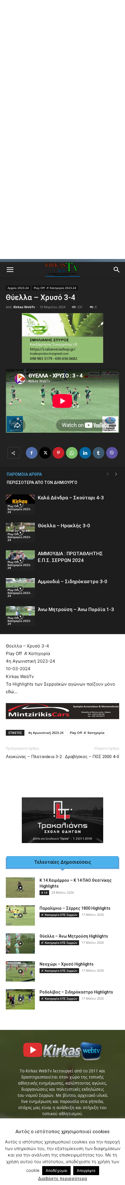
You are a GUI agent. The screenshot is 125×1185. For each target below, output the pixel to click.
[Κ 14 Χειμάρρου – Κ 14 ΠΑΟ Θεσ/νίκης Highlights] (20, 887)
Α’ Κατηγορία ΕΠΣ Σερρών (59, 915)
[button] (10, 270)
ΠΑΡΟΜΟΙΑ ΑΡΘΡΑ (24, 474)
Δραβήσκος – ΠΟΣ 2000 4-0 (92, 756)
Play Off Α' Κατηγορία (87, 732)
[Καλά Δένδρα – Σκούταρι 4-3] (20, 504)
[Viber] (112, 453)
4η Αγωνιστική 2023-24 (45, 732)
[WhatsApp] (72, 453)
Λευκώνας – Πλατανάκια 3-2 (34, 756)
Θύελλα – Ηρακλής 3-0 (64, 525)
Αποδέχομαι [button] (56, 1170)
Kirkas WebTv (24, 307)
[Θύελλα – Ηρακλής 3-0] (20, 532)
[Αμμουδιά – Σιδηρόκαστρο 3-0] (20, 588)
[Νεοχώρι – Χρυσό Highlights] (20, 971)
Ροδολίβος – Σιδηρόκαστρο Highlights (76, 992)
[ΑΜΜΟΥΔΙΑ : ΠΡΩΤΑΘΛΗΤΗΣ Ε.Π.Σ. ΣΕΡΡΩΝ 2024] (20, 560)
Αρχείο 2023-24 (18, 288)
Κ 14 (44, 892)
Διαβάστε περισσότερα (62, 1178)
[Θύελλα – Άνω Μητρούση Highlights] (20, 943)
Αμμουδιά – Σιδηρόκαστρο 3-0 (72, 581)
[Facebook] (32, 453)
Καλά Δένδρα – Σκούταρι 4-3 (71, 498)
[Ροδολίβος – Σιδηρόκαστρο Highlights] (20, 999)
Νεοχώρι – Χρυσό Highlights (67, 964)
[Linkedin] (85, 453)
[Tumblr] (98, 453)
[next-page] (116, 474)
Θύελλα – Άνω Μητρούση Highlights (74, 936)
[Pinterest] (58, 453)
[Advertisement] (62, 65)
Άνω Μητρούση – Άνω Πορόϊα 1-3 (76, 609)
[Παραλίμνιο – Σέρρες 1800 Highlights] (20, 915)
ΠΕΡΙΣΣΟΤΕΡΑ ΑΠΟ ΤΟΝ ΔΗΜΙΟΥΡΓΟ (42, 482)
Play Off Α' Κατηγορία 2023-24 (55, 288)
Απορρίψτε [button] (86, 1170)
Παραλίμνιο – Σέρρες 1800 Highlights (75, 908)
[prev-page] (107, 474)
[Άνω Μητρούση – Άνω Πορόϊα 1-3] (20, 616)
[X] (45, 453)
